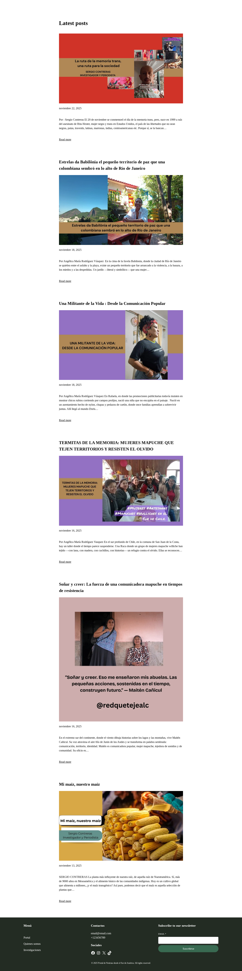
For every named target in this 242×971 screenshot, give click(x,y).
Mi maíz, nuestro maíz (79, 784)
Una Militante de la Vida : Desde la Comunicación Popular (112, 303)
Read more (65, 139)
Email (162, 934)
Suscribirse (188, 948)
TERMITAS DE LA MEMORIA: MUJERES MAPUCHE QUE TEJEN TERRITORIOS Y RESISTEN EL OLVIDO (116, 445)
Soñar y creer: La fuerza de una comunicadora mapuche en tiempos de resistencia (120, 587)
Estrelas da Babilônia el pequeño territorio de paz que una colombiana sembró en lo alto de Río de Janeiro (112, 165)
